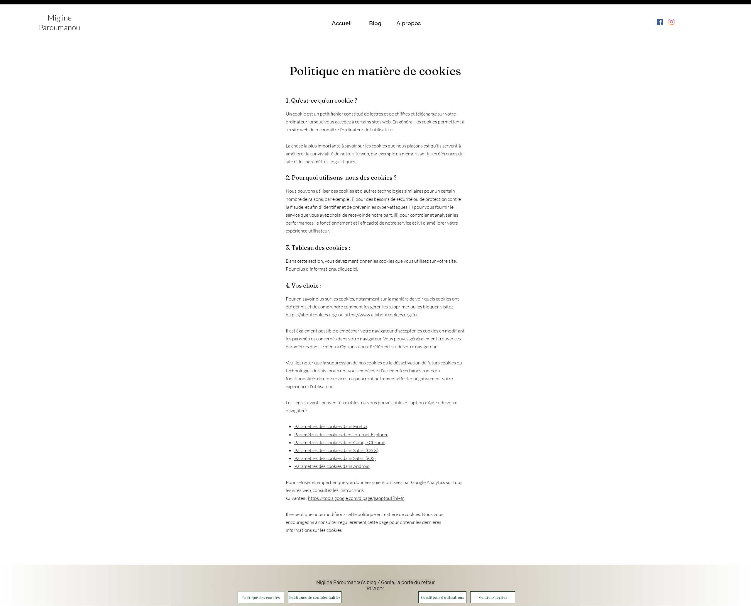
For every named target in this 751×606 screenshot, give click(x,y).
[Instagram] (671, 22)
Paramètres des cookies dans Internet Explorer (341, 434)
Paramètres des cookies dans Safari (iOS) (335, 458)
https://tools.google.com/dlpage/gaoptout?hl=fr (356, 498)
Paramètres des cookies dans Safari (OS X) (336, 450)
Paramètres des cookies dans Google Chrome (339, 442)
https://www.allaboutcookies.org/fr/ (380, 315)
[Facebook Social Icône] (660, 22)
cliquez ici (347, 269)
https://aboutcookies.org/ (311, 315)
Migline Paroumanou (59, 22)
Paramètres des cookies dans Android (332, 466)
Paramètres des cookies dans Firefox (330, 426)
